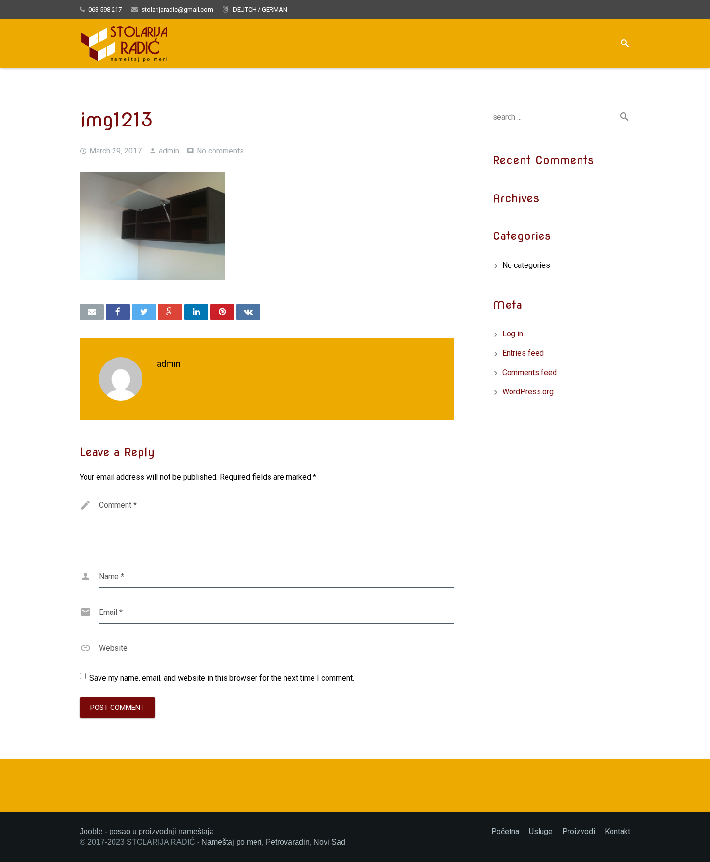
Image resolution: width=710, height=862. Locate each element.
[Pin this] (222, 312)
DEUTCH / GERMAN (259, 9)
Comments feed (529, 372)
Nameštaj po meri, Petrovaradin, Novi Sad (273, 842)
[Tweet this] (144, 312)
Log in (512, 333)
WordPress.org (528, 391)
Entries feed (523, 353)
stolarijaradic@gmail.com (177, 9)
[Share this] (118, 312)
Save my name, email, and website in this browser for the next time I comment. (221, 677)
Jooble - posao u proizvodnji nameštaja (147, 831)
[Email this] (92, 312)
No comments (220, 150)
